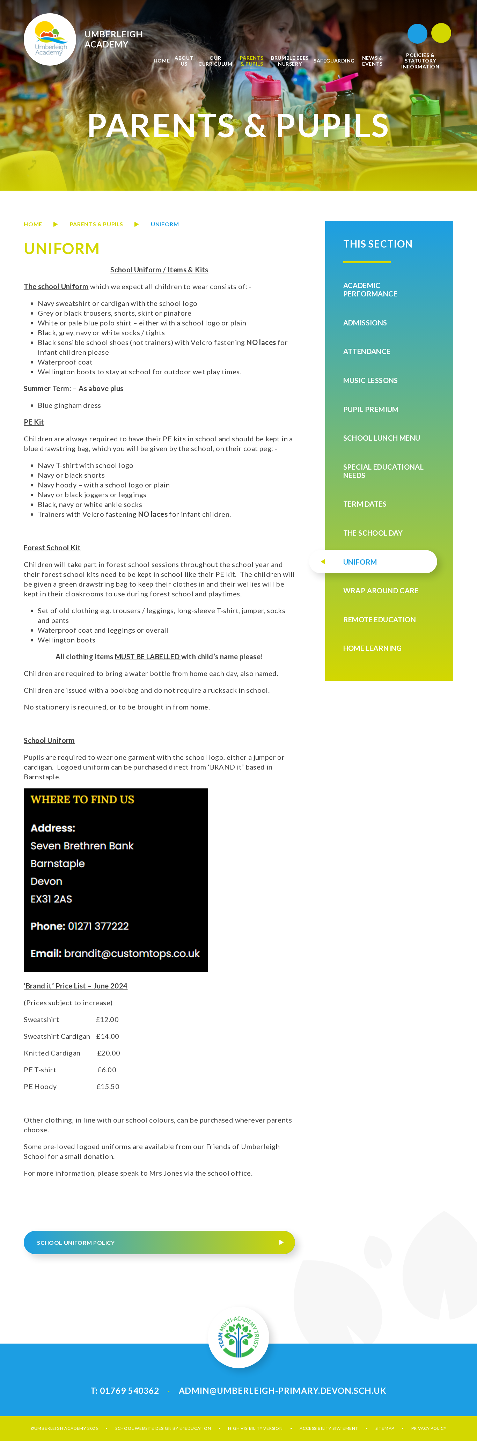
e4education (195, 1428)
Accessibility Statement (329, 1428)
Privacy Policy (429, 1428)
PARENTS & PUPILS (96, 224)
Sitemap (385, 1428)
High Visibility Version (255, 1428)
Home (33, 224)
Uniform (165, 224)
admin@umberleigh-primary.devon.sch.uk (283, 1390)
